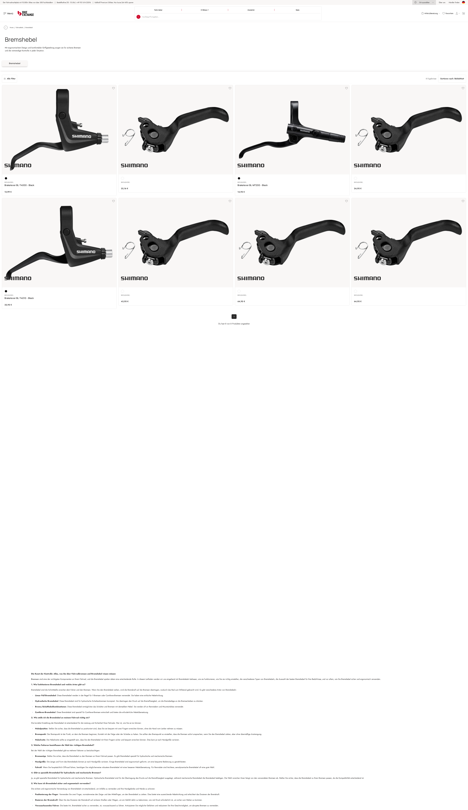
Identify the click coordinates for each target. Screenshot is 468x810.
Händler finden (454, 2)
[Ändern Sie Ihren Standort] (463, 2)
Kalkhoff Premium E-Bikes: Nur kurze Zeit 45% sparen (114, 2)
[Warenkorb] (463, 13)
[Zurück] (6, 27)
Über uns (442, 2)
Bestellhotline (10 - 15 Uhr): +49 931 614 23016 (74, 2)
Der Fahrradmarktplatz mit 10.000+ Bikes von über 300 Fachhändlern (28, 2)
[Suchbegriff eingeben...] (138, 17)
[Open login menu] (457, 13)
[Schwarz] (6, 178)
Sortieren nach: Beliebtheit (452, 78)
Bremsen (35, 679)
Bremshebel (14, 63)
